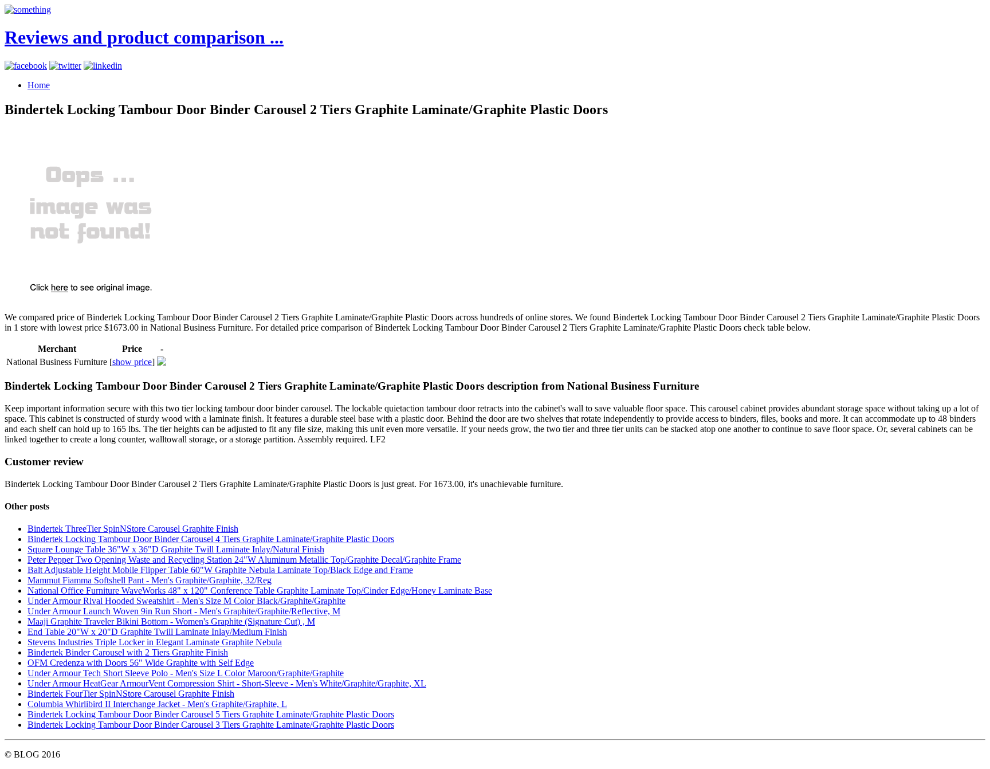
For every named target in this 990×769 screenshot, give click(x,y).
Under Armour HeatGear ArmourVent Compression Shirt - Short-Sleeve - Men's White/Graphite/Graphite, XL (227, 683)
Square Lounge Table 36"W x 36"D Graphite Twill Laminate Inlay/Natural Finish (176, 549)
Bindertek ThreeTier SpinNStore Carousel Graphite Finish (133, 528)
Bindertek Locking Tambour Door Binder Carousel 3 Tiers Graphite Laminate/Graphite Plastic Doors (211, 724)
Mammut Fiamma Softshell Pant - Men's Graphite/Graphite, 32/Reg (150, 580)
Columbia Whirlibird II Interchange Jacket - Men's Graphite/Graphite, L (157, 704)
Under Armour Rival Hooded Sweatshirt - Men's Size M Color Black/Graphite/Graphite (186, 601)
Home (39, 85)
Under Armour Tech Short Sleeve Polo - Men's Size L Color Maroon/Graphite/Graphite (186, 673)
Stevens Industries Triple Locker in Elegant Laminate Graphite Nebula (155, 642)
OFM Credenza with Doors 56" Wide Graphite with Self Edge (141, 663)
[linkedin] (103, 65)
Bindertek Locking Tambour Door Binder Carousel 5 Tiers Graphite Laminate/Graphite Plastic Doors (211, 714)
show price (132, 362)
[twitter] (65, 65)
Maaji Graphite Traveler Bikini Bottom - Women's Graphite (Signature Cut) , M (171, 621)
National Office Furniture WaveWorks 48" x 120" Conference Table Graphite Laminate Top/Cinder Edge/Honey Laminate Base (260, 590)
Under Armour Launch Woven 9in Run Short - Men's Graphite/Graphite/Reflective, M (184, 611)
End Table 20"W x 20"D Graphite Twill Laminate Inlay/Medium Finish (157, 632)
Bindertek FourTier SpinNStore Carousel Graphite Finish (131, 694)
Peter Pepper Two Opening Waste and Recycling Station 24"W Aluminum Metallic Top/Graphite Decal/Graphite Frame (244, 559)
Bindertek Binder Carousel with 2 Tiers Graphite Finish (128, 652)
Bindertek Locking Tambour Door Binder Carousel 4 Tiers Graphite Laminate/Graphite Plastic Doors (211, 539)
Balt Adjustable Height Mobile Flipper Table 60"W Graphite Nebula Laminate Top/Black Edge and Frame (220, 570)
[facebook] (26, 65)
